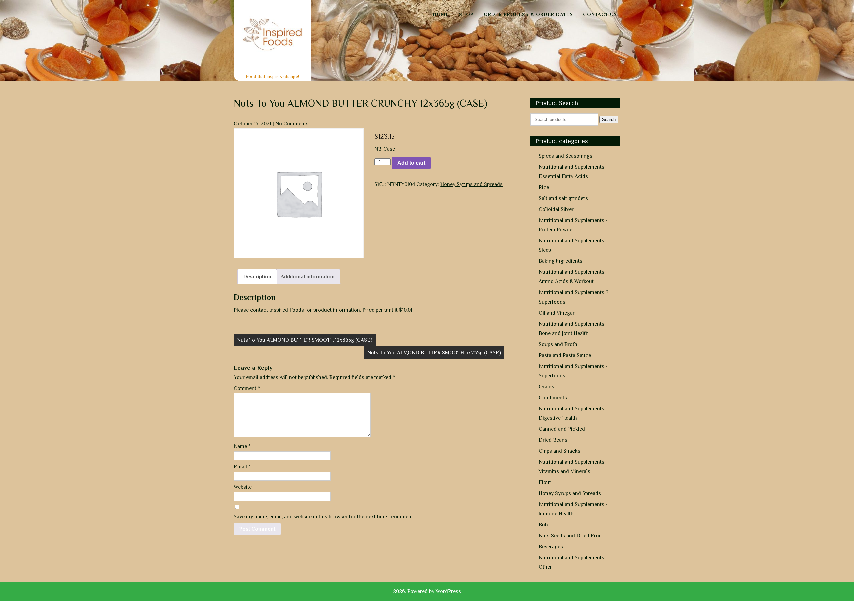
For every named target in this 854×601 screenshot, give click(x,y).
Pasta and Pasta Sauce (565, 355)
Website (243, 487)
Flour (545, 482)
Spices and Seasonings (565, 156)
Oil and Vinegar (557, 313)
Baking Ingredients (560, 261)
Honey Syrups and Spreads (471, 184)
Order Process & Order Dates (528, 14)
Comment (247, 388)
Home (441, 14)
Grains (546, 387)
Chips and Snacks (559, 451)
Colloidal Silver (556, 209)
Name (242, 446)
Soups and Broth (558, 344)
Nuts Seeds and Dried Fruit (570, 536)
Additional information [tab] (308, 277)
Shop (466, 14)
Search (609, 119)
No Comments (292, 124)
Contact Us (600, 14)
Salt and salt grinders (563, 198)
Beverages (551, 547)
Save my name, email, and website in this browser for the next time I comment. (324, 517)
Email (242, 467)
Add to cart (411, 163)
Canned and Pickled (562, 429)
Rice (544, 187)
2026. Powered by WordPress (427, 591)
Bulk (544, 525)
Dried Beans (553, 440)
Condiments (553, 398)
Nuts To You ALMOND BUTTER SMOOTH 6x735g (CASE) (434, 353)
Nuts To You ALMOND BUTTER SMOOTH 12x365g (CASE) (304, 340)
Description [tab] (257, 277)
